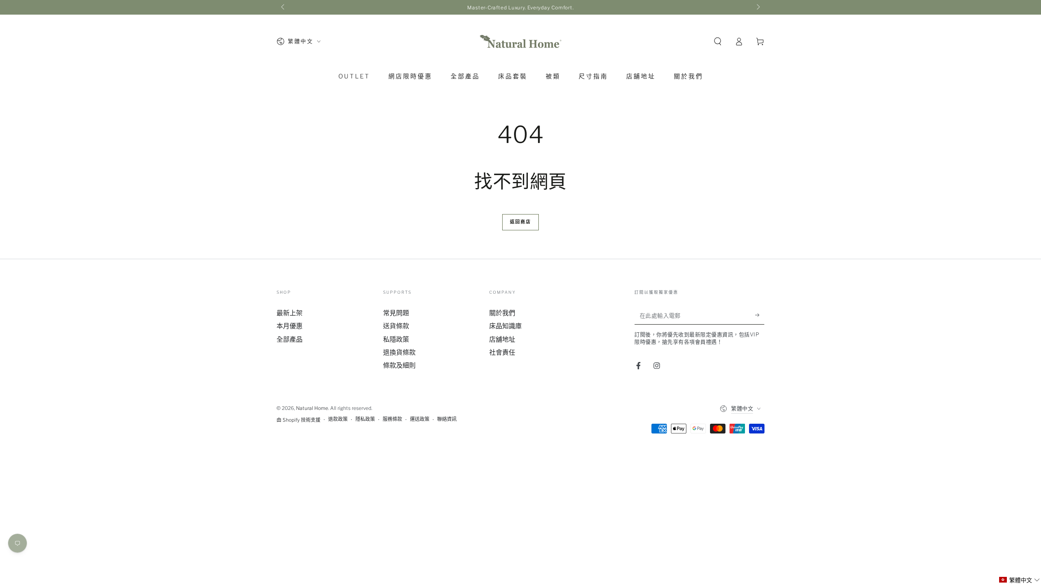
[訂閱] (759, 315)
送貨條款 (396, 326)
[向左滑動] (283, 7)
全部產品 (290, 339)
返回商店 (520, 222)
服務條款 (392, 419)
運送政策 (419, 419)
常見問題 (396, 313)
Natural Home (312, 408)
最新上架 (290, 313)
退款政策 (338, 419)
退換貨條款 (399, 352)
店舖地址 (502, 339)
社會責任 (502, 352)
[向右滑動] (757, 7)
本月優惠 (290, 326)
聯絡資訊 (447, 419)
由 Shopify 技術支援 (298, 420)
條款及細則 (399, 365)
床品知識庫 (505, 326)
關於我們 (502, 313)
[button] (717, 41)
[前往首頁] (520, 41)
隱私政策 (365, 419)
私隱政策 (396, 339)
